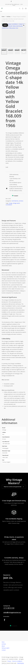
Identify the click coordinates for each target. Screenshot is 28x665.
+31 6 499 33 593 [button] (8, 608)
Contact (4, 650)
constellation (9, 204)
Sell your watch (5, 648)
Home (3, 16)
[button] (26, 8)
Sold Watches (15, 201)
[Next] (23, 51)
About (3, 646)
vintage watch (16, 203)
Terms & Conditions (17, 661)
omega (10, 203)
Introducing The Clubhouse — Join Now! (14, 5)
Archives (8, 16)
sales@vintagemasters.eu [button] (12, 612)
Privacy (9, 661)
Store (3, 642)
